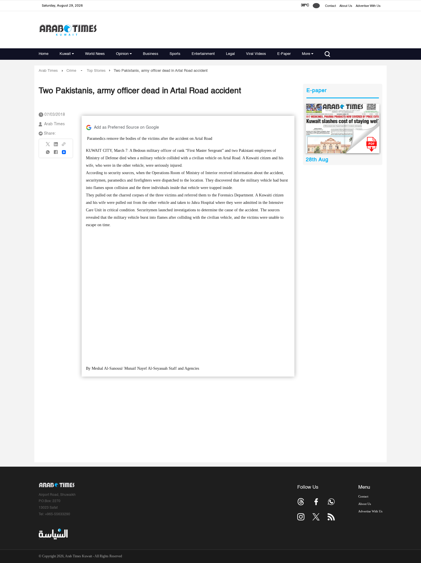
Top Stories (96, 71)
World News (95, 54)
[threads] (300, 501)
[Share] (64, 152)
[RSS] (331, 516)
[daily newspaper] (343, 128)
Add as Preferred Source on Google (126, 128)
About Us (345, 6)
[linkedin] (56, 146)
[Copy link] (64, 146)
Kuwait (65, 54)
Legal (230, 54)
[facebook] (56, 154)
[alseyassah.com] (53, 534)
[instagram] (300, 516)
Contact (330, 6)
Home (43, 54)
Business (150, 54)
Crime (71, 71)
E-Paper (284, 54)
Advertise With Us (368, 6)
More (306, 54)
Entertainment (203, 54)
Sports (175, 54)
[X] (48, 146)
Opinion (122, 54)
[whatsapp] (48, 154)
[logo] (68, 29)
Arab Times (48, 71)
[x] (316, 516)
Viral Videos (256, 54)
